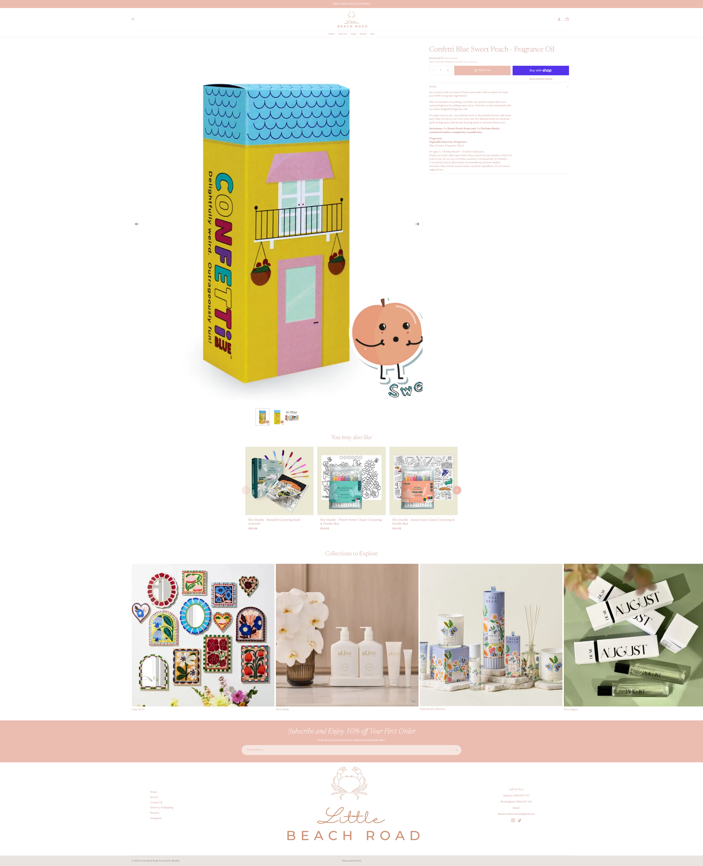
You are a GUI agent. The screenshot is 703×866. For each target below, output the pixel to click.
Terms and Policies (351, 861)
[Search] (133, 19)
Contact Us (156, 802)
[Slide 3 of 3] (291, 417)
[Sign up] (456, 750)
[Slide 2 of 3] (277, 417)
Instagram (156, 818)
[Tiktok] (519, 820)
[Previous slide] (136, 225)
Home (153, 792)
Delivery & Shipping (161, 807)
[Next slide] (418, 225)
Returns (154, 813)
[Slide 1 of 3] (262, 417)
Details (432, 86)
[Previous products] (246, 490)
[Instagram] (513, 820)
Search (154, 797)
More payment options (540, 79)
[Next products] (457, 490)
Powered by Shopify (169, 861)
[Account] (559, 19)
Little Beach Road (149, 861)
